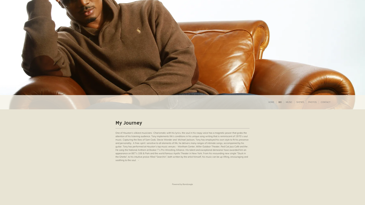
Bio (280, 102)
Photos (312, 102)
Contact (325, 102)
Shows (300, 102)
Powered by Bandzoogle (182, 184)
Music (289, 102)
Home (271, 102)
